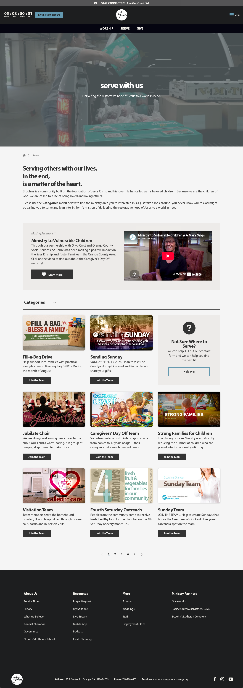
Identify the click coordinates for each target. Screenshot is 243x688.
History (28, 609)
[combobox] (40, 302)
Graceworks (179, 601)
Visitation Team (38, 510)
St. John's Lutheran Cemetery (189, 616)
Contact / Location (35, 624)
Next (141, 554)
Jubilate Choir (36, 433)
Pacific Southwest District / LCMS (191, 609)
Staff (125, 616)
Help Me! (189, 371)
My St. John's (80, 609)
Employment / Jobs (134, 624)
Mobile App (80, 624)
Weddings (128, 609)
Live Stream (80, 616)
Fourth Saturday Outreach (116, 510)
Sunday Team (171, 510)
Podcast (78, 631)
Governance (31, 631)
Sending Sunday (106, 357)
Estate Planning (82, 639)
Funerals (128, 601)
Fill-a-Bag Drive (37, 357)
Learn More (55, 274)
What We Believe (34, 616)
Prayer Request (82, 601)
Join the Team (36, 380)
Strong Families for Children (185, 433)
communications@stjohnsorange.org (169, 679)
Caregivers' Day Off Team (114, 433)
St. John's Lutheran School (39, 639)
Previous (102, 554)
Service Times (32, 601)
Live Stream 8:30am (49, 14)
